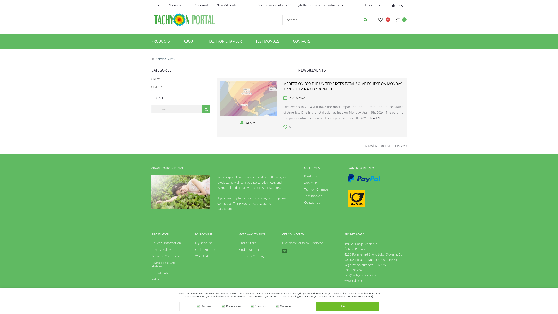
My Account (177, 5)
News (156, 79)
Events (157, 87)
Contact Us (312, 202)
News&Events (226, 5)
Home (155, 5)
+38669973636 (354, 270)
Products (160, 41)
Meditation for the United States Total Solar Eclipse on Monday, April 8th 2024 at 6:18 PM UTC (343, 86)
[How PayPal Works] (364, 178)
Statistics (260, 306)
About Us (311, 183)
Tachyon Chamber (225, 41)
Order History (205, 249)
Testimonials (267, 41)
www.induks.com (355, 280)
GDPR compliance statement (164, 264)
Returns (157, 279)
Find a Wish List (250, 249)
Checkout (201, 5)
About (189, 41)
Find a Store (247, 243)
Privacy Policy (161, 249)
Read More (377, 118)
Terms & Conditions (165, 256)
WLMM (250, 123)
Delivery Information (166, 243)
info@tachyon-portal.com (361, 275)
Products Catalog (251, 256)
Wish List (201, 256)
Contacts (301, 41)
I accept (347, 306)
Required (206, 306)
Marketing (286, 306)
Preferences (233, 306)
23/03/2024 (297, 98)
